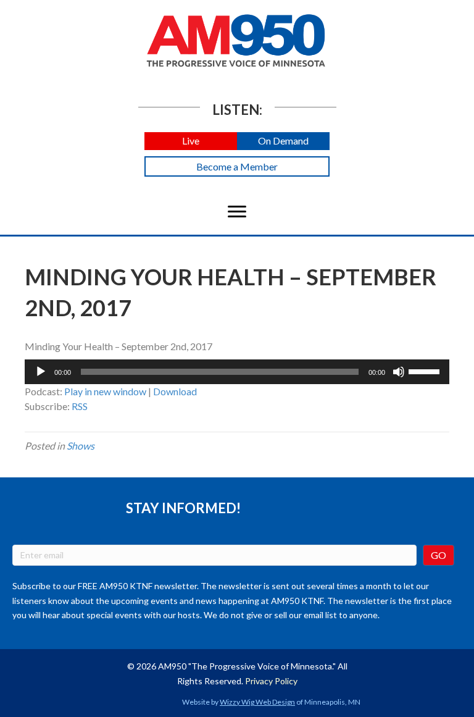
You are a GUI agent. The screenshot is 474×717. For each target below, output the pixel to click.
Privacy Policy (271, 681)
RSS (80, 406)
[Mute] (399, 372)
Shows (80, 445)
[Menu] (237, 211)
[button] (190, 141)
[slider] (426, 370)
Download (175, 391)
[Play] (41, 372)
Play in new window (105, 391)
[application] (237, 371)
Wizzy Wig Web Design (257, 702)
